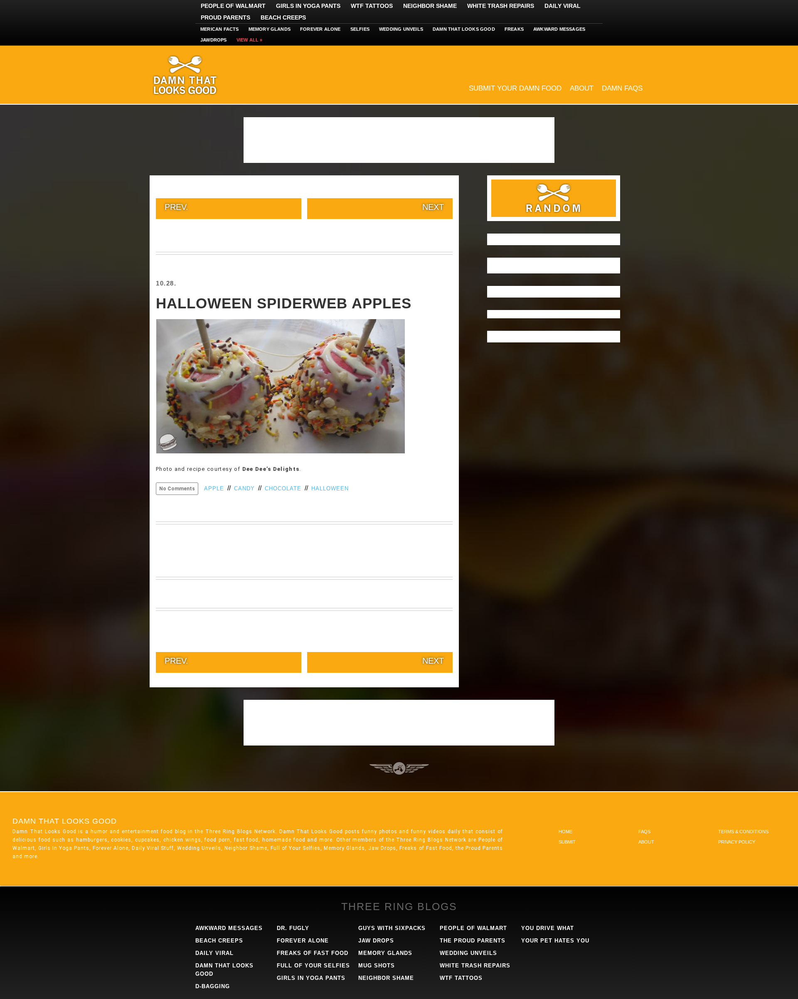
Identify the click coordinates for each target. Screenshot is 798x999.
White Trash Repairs (500, 5)
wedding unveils (468, 953)
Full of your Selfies (313, 965)
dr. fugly (293, 928)
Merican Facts (219, 29)
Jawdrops (213, 39)
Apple (214, 488)
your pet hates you (555, 940)
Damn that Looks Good (464, 29)
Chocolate (283, 488)
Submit (567, 841)
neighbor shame (386, 978)
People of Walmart (233, 5)
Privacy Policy (736, 841)
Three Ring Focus (399, 768)
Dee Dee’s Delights (270, 469)
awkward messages (229, 928)
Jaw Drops (376, 940)
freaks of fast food (312, 953)
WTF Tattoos (372, 5)
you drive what (547, 928)
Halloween (330, 488)
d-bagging (212, 986)
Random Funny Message (553, 198)
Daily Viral (562, 5)
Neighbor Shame (430, 5)
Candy (244, 488)
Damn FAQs (622, 88)
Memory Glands (270, 29)
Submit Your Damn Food (515, 88)
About (582, 88)
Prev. (176, 207)
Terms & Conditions (743, 831)
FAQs (644, 831)
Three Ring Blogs (399, 906)
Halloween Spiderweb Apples (283, 303)
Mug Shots (376, 965)
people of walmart (473, 928)
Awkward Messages (559, 29)
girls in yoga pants (311, 978)
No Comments (177, 489)
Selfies (359, 29)
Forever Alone (320, 29)
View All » (249, 39)
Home (565, 831)
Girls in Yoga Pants (308, 5)
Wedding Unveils (401, 29)
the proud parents (472, 940)
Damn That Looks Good (199, 75)
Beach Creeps (283, 17)
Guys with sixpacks (392, 928)
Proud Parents (225, 17)
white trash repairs (475, 965)
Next (433, 207)
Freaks (514, 29)
